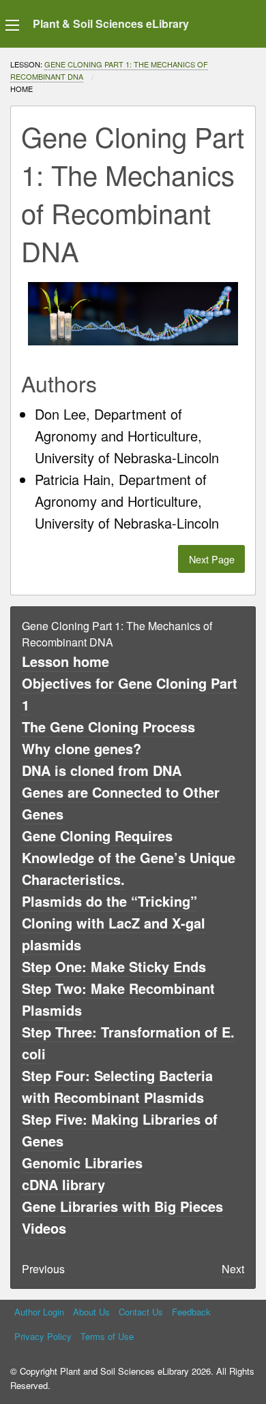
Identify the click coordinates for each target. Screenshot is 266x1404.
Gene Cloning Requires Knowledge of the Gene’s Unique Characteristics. (128, 857)
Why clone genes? (81, 748)
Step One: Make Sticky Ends (114, 966)
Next (233, 1269)
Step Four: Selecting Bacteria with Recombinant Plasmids (117, 1086)
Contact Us (141, 1311)
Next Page (212, 559)
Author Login (39, 1311)
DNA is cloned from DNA (101, 770)
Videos (44, 1228)
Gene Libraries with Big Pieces (122, 1206)
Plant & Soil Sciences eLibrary (111, 23)
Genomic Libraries (82, 1162)
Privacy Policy (43, 1336)
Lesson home (65, 661)
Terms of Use (107, 1336)
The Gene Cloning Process (108, 726)
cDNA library (63, 1184)
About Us (91, 1311)
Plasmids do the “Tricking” (109, 901)
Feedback (191, 1311)
